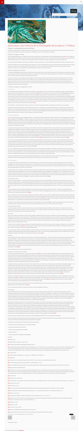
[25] (28, 284)
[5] (12, 99)
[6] (34, 102)
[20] (18, 246)
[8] (21, 119)
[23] (16, 277)
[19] (42, 233)
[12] (68, 137)
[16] (30, 192)
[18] (23, 225)
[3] (26, 84)
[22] (62, 273)
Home (54, 14)
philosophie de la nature (24, 414)
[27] (55, 313)
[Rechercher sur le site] (81, 2)
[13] (35, 146)
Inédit (18, 414)
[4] (38, 93)
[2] (17, 72)
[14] (49, 176)
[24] (48, 279)
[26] (69, 298)
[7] (8, 119)
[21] (38, 253)
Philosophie (31, 414)
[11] (40, 137)
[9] (19, 134)
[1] (64, 56)
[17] (43, 198)
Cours (16, 414)
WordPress (21, 430)
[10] (37, 135)
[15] (8, 186)
